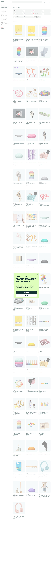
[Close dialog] (38, 275)
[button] (26, 282)
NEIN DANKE (27, 295)
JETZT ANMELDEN (26, 292)
